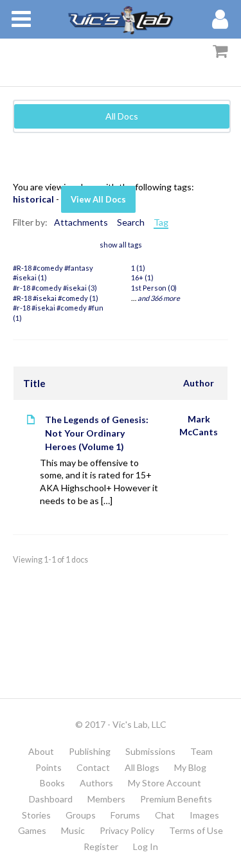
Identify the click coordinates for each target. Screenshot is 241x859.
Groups (81, 814)
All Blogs (142, 767)
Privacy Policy (127, 830)
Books (52, 782)
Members (106, 798)
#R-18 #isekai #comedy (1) (55, 298)
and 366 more (159, 298)
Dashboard (51, 798)
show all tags (121, 244)
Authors (96, 782)
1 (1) (138, 268)
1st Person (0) (154, 288)
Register (101, 846)
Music (73, 830)
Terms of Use (196, 830)
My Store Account (164, 782)
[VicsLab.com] (121, 19)
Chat (165, 814)
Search (131, 222)
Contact (93, 767)
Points (48, 767)
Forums (125, 814)
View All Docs (98, 199)
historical (33, 199)
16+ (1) (142, 277)
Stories (36, 814)
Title (34, 383)
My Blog (190, 767)
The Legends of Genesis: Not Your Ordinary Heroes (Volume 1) (96, 433)
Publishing (90, 751)
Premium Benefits (176, 798)
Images (204, 814)
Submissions (150, 751)
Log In (145, 846)
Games (32, 830)
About (41, 751)
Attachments (81, 222)
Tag (161, 222)
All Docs (121, 116)
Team (201, 751)
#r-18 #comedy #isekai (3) (55, 288)
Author (198, 382)
